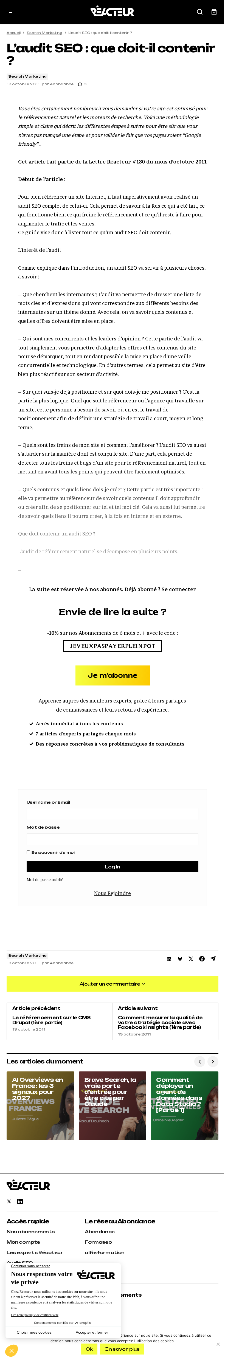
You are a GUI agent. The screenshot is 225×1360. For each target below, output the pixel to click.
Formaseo (98, 1242)
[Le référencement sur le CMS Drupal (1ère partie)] (60, 1021)
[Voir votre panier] (214, 12)
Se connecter (179, 589)
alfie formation (104, 1252)
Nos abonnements (31, 1231)
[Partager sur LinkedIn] (169, 958)
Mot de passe (43, 827)
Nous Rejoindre (112, 893)
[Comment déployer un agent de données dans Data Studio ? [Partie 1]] (184, 1105)
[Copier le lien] (212, 958)
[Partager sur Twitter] (190, 958)
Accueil (13, 33)
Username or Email (48, 802)
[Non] (218, 1344)
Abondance (99, 1231)
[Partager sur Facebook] (201, 958)
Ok (89, 1349)
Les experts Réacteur (35, 1252)
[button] (11, 12)
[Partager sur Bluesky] (180, 958)
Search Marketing (44, 33)
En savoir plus (122, 1349)
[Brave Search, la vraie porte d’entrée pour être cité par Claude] (113, 1105)
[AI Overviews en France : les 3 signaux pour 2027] (40, 1105)
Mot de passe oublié (45, 879)
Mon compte (23, 1242)
